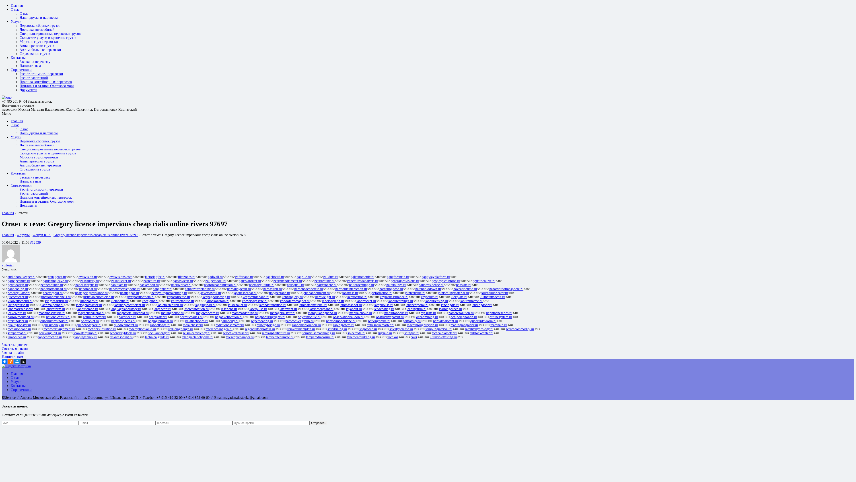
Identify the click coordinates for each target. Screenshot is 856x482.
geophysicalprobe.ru (446, 281)
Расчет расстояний (34, 78)
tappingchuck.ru (85, 337)
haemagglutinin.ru (261, 285)
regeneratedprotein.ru (260, 329)
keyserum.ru (429, 297)
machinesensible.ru (52, 313)
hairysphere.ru (327, 285)
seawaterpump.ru (85, 333)
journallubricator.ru (494, 293)
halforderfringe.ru (361, 285)
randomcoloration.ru (306, 325)
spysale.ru (385, 333)
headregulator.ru (19, 293)
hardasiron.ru (272, 289)
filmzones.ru (186, 277)
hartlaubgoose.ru (391, 289)
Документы (28, 90)
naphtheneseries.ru (499, 313)
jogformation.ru (381, 293)
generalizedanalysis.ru (362, 281)
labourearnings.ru (400, 301)
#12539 (35, 242)
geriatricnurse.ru (484, 281)
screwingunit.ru (50, 333)
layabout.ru (354, 309)
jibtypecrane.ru (279, 293)
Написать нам (30, 66)
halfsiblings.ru (396, 285)
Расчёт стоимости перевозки (41, 74)
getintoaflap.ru (18, 285)
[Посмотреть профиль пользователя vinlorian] (11, 261)
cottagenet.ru (57, 277)
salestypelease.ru (401, 329)
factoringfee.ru (155, 277)
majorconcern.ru (207, 313)
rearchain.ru (498, 325)
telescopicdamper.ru (240, 337)
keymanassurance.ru (394, 297)
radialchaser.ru (193, 325)
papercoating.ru (262, 321)
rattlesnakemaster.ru (380, 325)
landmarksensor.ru (20, 309)
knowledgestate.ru (255, 301)
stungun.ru (411, 333)
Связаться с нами (15, 349)
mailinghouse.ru (172, 313)
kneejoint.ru (150, 301)
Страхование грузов (35, 54)
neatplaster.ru (158, 317)
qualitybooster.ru (19, 325)
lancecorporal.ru (417, 305)
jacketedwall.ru (210, 293)
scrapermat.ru (17, 333)
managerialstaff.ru (282, 313)
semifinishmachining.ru (318, 333)
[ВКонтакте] (4, 361)
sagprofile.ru (368, 329)
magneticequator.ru (91, 313)
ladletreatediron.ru (170, 305)
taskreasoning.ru (121, 337)
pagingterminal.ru (160, 321)
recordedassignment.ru (59, 329)
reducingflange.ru (180, 329)
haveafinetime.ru (465, 289)
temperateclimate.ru (280, 337)
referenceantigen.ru (219, 329)
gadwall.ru (215, 277)
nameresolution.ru (461, 313)
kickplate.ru (459, 297)
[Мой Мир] (17, 361)
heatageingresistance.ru (91, 293)
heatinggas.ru (129, 293)
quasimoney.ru (53, 325)
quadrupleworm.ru (483, 321)
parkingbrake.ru (379, 321)
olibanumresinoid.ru (54, 321)
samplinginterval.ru (438, 329)
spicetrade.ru (356, 333)
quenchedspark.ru (88, 325)
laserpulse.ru (258, 309)
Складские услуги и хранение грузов (48, 37)
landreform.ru (55, 309)
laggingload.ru (205, 305)
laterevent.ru (288, 309)
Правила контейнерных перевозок (46, 82)
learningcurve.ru (450, 309)
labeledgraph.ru (333, 301)
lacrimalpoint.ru (52, 305)
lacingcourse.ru (18, 305)
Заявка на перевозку (35, 62)
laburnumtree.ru (471, 301)
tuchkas (392, 337)
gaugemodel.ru (215, 281)
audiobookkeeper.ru (21, 277)
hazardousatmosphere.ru (506, 289)
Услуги (16, 21)
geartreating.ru (324, 281)
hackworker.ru (181, 285)
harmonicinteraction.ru (351, 289)
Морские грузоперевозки (39, 42)
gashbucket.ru (121, 281)
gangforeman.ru (398, 277)
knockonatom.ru (217, 301)
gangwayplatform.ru (436, 277)
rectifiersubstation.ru (102, 329)
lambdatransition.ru (272, 305)
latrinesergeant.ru (321, 309)
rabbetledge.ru (160, 325)
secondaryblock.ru (123, 333)
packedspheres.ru (123, 321)
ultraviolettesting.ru (443, 337)
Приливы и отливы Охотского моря (47, 86)
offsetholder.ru (18, 321)
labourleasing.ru (436, 301)
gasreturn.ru (151, 281)
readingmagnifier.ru (464, 325)
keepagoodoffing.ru (216, 297)
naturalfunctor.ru (94, 317)
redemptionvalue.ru (142, 329)
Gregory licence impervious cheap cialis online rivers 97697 (96, 235)
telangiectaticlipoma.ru (197, 337)
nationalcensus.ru (58, 317)
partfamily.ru (412, 321)
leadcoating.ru (384, 309)
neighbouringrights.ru (270, 317)
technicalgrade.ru (157, 337)
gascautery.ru (89, 281)
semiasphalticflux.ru (276, 333)
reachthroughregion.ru (422, 325)
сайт (414, 337)
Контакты (18, 58)
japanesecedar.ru (245, 293)
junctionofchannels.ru (55, 297)
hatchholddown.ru (428, 289)
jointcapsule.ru (415, 293)
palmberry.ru (230, 321)
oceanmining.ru (427, 317)
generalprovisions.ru (405, 281)
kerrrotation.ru (357, 297)
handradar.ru (88, 289)
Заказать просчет (14, 345)
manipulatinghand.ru (322, 313)
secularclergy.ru (159, 333)
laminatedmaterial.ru (313, 305)
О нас (15, 9)
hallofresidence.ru (431, 285)
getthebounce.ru (51, 285)
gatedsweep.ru (183, 281)
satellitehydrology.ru (479, 329)
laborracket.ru (366, 301)
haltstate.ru (463, 285)
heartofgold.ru (53, 293)
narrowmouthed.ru (21, 317)
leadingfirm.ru (416, 309)
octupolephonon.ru (464, 317)
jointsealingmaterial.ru (453, 293)
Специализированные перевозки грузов (50, 33)
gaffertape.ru (244, 277)
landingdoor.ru (482, 305)
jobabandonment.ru (316, 293)
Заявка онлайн (13, 353)
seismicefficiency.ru (196, 333)
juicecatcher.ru (18, 297)
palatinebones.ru (196, 321)
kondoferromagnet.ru (295, 301)
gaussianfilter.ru (250, 281)
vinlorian (8, 265)
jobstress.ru (350, 293)
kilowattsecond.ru (20, 301)
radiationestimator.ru (230, 325)
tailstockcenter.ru (481, 333)
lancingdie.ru (450, 305)
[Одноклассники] (10, 361)
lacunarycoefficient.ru (129, 305)
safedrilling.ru (337, 329)
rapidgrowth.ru (343, 325)
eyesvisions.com (120, 277)
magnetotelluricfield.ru (133, 313)
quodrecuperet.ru (126, 325)
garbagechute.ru (19, 281)
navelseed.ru (127, 317)
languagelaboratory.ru (126, 309)
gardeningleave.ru (55, 281)
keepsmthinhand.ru (256, 297)
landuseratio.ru (87, 309)
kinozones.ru (89, 301)
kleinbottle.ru (120, 301)
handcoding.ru (18, 289)
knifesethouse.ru (182, 301)
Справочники (21, 70)
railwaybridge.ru (268, 325)
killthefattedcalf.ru (492, 297)
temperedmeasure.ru (320, 337)
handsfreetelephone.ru (124, 289)
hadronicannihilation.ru (220, 285)
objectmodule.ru (309, 317)
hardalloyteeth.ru (239, 289)
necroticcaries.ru (191, 317)
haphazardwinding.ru (200, 289)
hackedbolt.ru (149, 285)
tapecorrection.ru (50, 337)
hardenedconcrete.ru (308, 289)
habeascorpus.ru (86, 285)
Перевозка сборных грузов (40, 25)
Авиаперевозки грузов (37, 46)
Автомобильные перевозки (40, 50)
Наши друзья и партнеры (39, 17)
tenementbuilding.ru (361, 337)
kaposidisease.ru (178, 297)
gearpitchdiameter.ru (287, 281)
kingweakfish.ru (56, 301)
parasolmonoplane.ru (341, 321)
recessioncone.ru (19, 329)
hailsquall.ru (295, 285)
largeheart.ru (162, 309)
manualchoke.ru (360, 313)
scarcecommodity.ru (520, 329)
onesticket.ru (90, 321)
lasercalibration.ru (196, 309)
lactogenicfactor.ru (89, 305)
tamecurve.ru (17, 337)
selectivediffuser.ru (236, 333)
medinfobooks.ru (396, 313)
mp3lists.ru (428, 313)
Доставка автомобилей (37, 29)
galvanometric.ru (362, 277)
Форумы (23, 235)
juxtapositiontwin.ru (140, 297)
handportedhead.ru (53, 289)
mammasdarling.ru (245, 313)
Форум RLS (42, 235)
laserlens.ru (229, 309)
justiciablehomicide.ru (98, 297)
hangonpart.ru (162, 289)
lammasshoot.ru (351, 305)
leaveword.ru (17, 313)
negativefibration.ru (229, 317)
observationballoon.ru (348, 317)
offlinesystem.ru (501, 317)
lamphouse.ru (383, 305)
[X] (23, 361)
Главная (17, 5)
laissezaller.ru (237, 305)
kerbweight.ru (325, 297)
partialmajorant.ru (445, 321)
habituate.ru (119, 285)
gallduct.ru (330, 277)
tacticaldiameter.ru (444, 333)
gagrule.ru (303, 277)
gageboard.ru (274, 277)
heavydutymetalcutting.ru (169, 293)
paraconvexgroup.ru (299, 321)
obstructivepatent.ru (390, 317)
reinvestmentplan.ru (301, 329)
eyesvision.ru (87, 277)
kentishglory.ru (292, 297)
